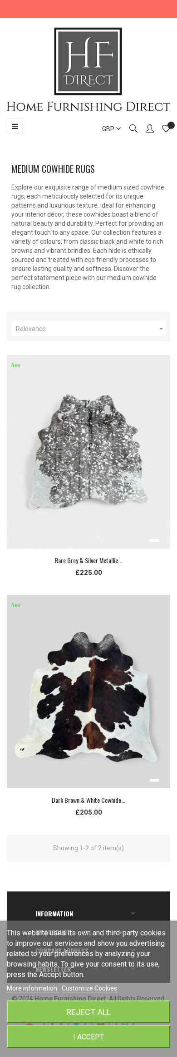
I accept (88, 1037)
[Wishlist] (166, 129)
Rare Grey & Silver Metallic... (88, 560)
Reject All (88, 1012)
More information (33, 988)
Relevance (91, 328)
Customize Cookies (89, 988)
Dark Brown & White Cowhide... (88, 800)
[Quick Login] (146, 129)
